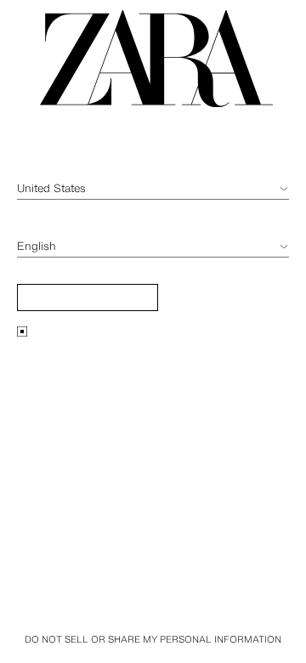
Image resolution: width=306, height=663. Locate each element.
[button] (87, 297)
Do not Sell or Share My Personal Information (153, 639)
